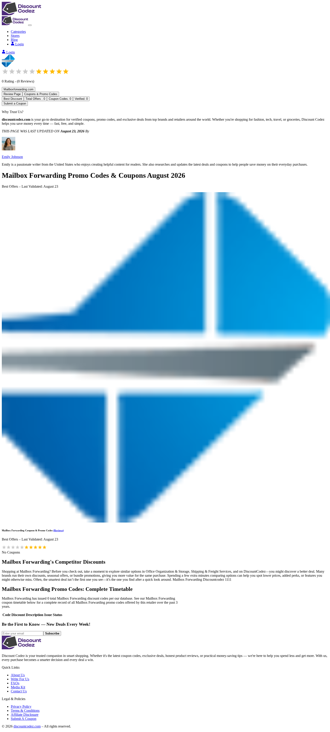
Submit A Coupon (23, 719)
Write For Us (20, 679)
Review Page (12, 94)
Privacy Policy (21, 706)
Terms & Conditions (25, 710)
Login (19, 44)
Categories (18, 31)
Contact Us (19, 691)
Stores (15, 36)
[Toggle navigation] (30, 25)
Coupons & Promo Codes (40, 94)
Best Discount (13, 98)
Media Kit (18, 687)
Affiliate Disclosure (24, 714)
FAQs (15, 683)
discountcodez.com (27, 726)
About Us (18, 675)
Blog (14, 40)
